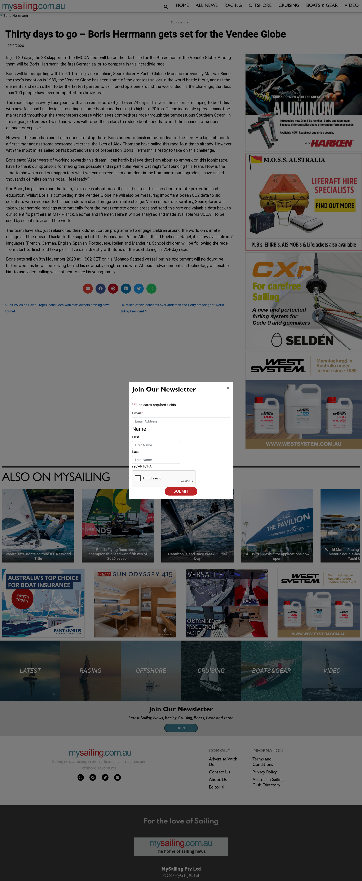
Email (137, 413)
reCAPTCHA (142, 466)
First (135, 437)
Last (135, 451)
